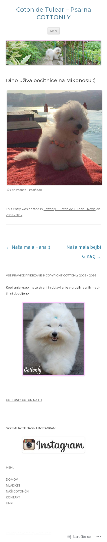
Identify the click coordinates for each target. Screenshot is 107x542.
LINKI (9, 503)
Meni (53, 31)
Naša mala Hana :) (28, 247)
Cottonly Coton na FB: (24, 400)
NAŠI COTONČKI (17, 491)
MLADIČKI (13, 485)
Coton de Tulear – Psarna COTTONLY (53, 13)
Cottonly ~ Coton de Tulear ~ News (70, 209)
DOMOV (12, 479)
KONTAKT (13, 497)
